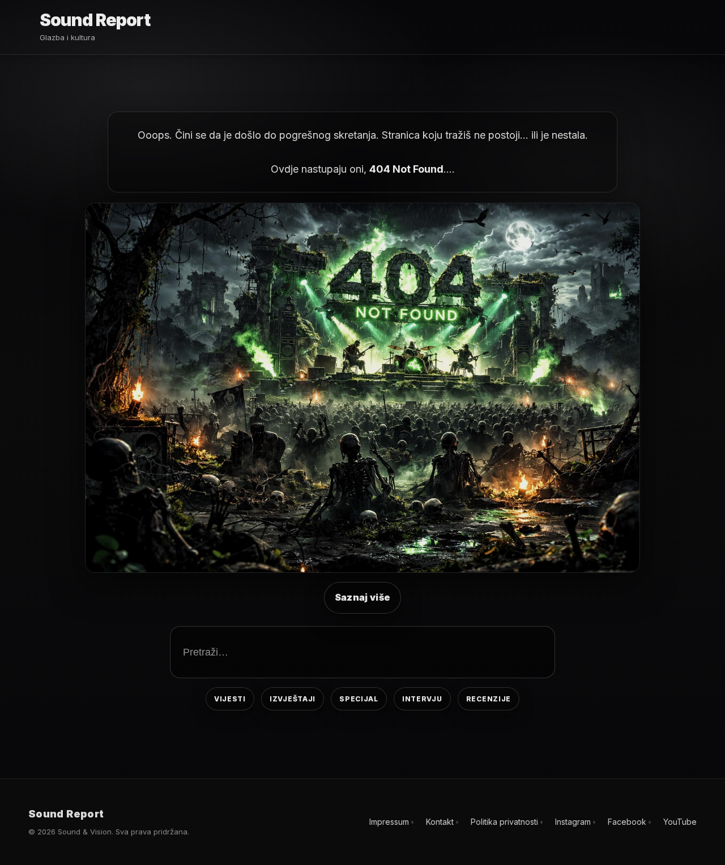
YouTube (680, 822)
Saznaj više (363, 597)
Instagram (573, 822)
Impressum (389, 822)
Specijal (358, 699)
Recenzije (488, 699)
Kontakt (440, 822)
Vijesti (230, 699)
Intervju (422, 699)
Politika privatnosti (504, 822)
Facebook (627, 822)
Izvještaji (292, 699)
